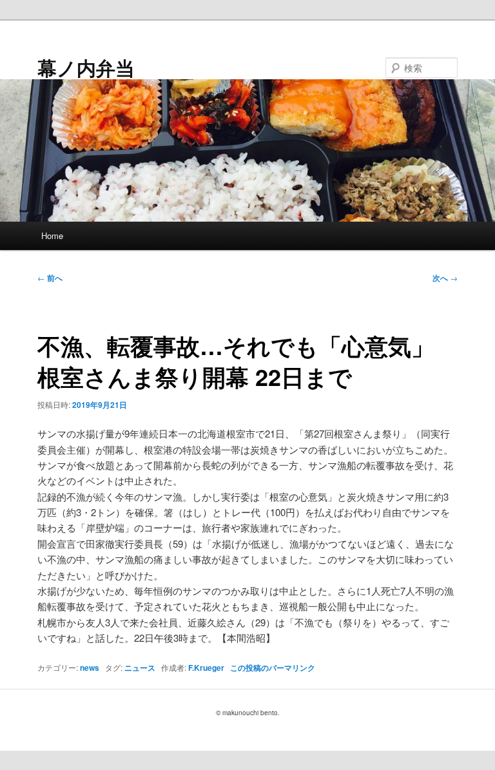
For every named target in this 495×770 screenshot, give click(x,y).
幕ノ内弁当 (86, 67)
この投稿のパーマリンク (272, 667)
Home (52, 235)
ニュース (139, 667)
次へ (445, 278)
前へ (50, 278)
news (89, 667)
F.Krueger (206, 667)
